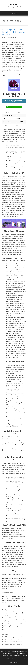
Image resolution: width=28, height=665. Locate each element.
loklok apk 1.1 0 (17, 639)
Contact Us (22, 659)
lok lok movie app (9, 637)
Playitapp (3, 655)
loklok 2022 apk (7, 639)
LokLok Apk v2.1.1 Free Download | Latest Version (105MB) (14, 32)
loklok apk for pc (7, 642)
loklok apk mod (7, 644)
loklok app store (17, 644)
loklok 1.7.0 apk (20, 637)
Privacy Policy (6, 659)
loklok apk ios (17, 642)
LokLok (6, 634)
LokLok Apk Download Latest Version (15, 101)
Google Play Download (15, 107)
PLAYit (14, 4)
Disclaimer (15, 659)
